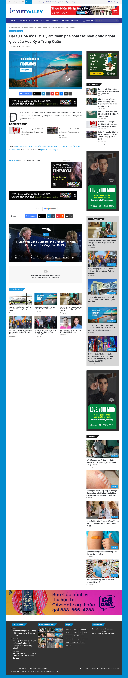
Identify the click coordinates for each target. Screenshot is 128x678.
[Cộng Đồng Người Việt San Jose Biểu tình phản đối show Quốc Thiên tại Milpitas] (20, 322)
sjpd (79, 639)
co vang (68, 632)
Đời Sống (21, 21)
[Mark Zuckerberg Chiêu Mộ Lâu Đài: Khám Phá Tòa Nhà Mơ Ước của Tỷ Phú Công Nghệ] (42, 635)
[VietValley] (26, 10)
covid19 (75, 632)
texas (67, 642)
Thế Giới (64, 21)
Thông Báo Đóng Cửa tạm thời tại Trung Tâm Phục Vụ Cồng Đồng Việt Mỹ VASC (101, 299)
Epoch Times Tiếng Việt (50, 150)
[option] (45, 243)
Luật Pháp (45, 21)
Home (12, 21)
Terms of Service (104, 668)
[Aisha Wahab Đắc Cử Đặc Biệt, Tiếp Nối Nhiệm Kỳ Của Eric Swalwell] (71, 322)
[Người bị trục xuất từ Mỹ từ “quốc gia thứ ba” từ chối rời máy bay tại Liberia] (20, 299)
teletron (85, 639)
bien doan (68, 629)
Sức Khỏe (33, 21)
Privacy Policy (114, 668)
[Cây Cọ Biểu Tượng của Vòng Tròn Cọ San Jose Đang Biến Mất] (45, 299)
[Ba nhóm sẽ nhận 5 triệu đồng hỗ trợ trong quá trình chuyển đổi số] (91, 91)
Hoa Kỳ (20, 31)
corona (75, 629)
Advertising (95, 668)
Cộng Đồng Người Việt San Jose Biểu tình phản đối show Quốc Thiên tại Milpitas (20, 332)
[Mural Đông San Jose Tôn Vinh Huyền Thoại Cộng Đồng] (59, 630)
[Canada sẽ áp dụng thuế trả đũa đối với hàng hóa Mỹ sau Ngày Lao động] (14, 130)
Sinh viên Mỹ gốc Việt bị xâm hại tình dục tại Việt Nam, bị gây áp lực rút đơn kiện (71, 308)
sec (74, 639)
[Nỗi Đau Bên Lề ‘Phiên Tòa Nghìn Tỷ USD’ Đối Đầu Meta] (59, 640)
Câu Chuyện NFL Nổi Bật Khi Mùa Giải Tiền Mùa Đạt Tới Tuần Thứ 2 (46, 243)
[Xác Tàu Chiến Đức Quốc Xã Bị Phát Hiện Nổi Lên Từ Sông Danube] (91, 114)
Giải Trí (55, 21)
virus (83, 642)
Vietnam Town (75, 642)
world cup (68, 645)
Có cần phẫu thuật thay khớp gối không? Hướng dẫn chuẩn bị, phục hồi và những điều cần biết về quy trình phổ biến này (101, 493)
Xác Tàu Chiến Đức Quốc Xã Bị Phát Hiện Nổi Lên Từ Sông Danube (108, 114)
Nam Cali (76, 635)
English (74, 21)
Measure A (69, 635)
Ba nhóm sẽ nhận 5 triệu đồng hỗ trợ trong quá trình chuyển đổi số (108, 91)
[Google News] (50, 209)
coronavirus (83, 629)
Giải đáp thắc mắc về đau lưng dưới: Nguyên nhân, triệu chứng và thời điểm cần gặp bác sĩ (101, 462)
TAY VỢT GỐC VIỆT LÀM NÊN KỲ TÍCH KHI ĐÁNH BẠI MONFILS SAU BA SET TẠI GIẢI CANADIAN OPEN (101, 328)
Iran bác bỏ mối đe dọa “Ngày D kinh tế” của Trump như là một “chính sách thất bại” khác (45, 332)
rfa (82, 635)
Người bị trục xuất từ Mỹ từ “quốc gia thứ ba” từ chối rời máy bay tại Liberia (20, 308)
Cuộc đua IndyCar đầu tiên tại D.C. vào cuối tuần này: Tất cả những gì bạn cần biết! (57, 2)
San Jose (68, 639)
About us (88, 668)
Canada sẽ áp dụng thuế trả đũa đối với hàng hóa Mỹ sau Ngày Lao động (107, 124)
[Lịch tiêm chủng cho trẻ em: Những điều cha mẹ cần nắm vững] (59, 645)
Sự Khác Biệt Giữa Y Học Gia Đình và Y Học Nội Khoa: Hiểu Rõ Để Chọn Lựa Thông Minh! (102, 523)
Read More (13, 160)
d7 (80, 632)
